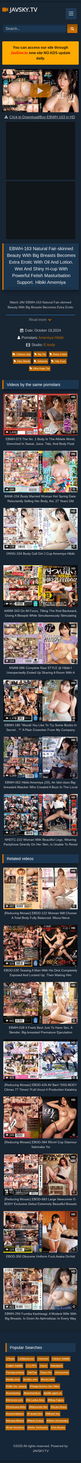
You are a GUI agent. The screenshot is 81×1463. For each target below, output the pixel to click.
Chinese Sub (23, 354)
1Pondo (10, 1358)
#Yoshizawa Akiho (16, 1407)
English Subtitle (14, 1365)
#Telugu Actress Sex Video (44, 1386)
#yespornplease (15, 1413)
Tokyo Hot (45, 1372)
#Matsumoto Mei (38, 1407)
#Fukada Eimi (34, 1413)
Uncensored (61, 1372)
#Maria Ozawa (35, 1420)
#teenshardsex (32, 1393)
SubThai (31, 1372)
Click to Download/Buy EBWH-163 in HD (42, 117)
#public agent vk (53, 1393)
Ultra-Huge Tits (41, 368)
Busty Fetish (60, 354)
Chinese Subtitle (61, 1358)
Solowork (42, 361)
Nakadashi (56, 1365)
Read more (38, 320)
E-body (49, 345)
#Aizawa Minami (15, 1420)
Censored (43, 1358)
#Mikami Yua (52, 1413)
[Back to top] (67, 1449)
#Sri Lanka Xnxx (35, 1400)
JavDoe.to (19, 53)
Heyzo (43, 1365)
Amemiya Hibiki (51, 338)
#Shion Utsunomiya (57, 1420)
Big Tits (42, 354)
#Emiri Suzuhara (15, 1427)
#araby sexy (13, 1379)
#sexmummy (13, 1393)
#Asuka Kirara (58, 1407)
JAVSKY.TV (22, 9)
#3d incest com (14, 1400)
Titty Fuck (60, 361)
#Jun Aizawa (58, 1427)
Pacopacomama (15, 1372)
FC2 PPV (31, 1365)
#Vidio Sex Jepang (16, 1386)
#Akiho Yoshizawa (37, 1427)
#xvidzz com (30, 1379)
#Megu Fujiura (55, 1400)
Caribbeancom (26, 1358)
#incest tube (47, 1379)
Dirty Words (23, 361)
